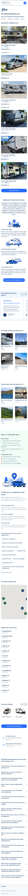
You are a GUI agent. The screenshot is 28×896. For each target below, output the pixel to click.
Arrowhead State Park (21, 400)
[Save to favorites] (25, 28)
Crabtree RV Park (21, 551)
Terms (2, 893)
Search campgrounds (6, 572)
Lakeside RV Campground (8, 539)
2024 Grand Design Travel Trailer (12, 303)
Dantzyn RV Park (6, 558)
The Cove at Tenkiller (18, 558)
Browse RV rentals (14, 190)
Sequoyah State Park (20, 419)
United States (10, 19)
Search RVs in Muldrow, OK (14, 726)
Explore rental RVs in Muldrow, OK (14, 280)
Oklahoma (17, 19)
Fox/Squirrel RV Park (7, 562)
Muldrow (23, 19)
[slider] (6, 47)
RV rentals (3, 19)
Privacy (7, 893)
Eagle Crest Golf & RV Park (9, 554)
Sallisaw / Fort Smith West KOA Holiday (12, 543)
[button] (22, 590)
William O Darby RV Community (10, 547)
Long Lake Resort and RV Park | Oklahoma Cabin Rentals (13, 567)
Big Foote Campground (8, 551)
